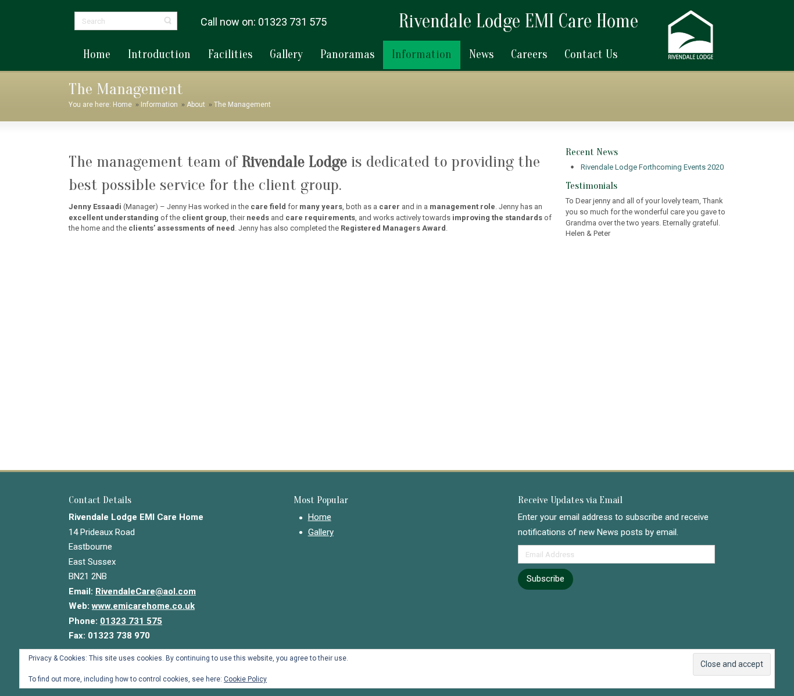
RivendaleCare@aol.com (145, 591)
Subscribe (545, 578)
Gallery (321, 532)
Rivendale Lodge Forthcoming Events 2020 (652, 167)
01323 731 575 (131, 621)
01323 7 (276, 22)
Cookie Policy (245, 679)
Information (159, 105)
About (196, 105)
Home (122, 105)
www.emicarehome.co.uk (143, 606)
